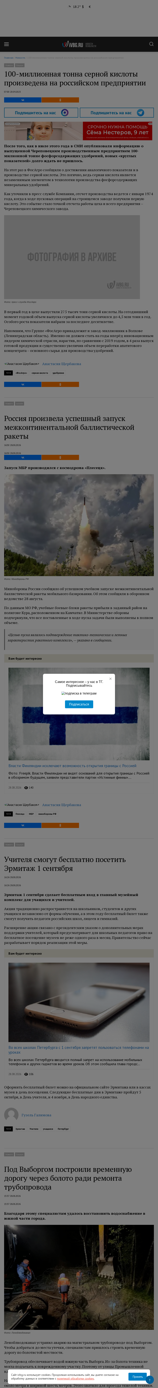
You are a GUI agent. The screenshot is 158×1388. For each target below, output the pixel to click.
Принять (138, 1377)
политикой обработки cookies (75, 1378)
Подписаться (79, 704)
